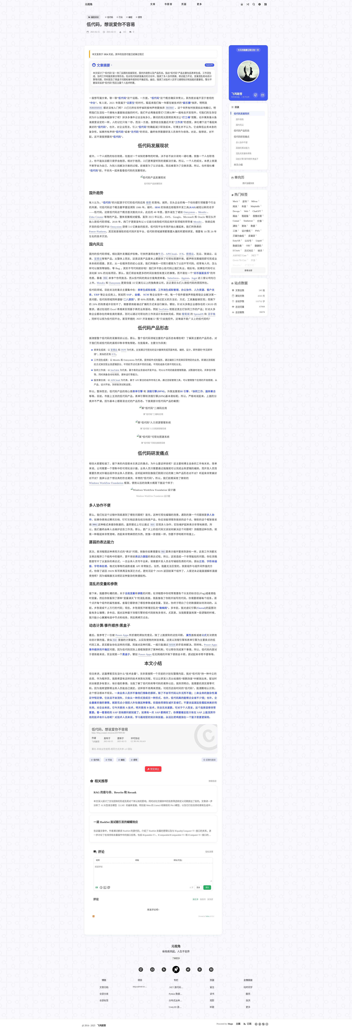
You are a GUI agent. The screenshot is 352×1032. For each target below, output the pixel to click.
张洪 (248, 1000)
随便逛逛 (212, 781)
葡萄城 (186, 314)
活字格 (211, 314)
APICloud (171, 254)
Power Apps (122, 635)
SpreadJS (199, 314)
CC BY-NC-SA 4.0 (138, 741)
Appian (185, 278)
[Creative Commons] (261, 1024)
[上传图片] (105, 887)
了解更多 (176, 958)
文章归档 (104, 987)
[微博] (188, 969)
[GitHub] (255, 95)
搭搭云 (190, 254)
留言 (212, 987)
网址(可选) (178, 860)
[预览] (108, 887)
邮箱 (137, 860)
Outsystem (189, 212)
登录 (198, 887)
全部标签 (104, 1000)
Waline (207, 916)
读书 (212, 994)
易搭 (148, 202)
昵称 (98, 860)
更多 (248, 1007)
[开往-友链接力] (241, 4)
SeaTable (164, 309)
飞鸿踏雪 (101, 1025)
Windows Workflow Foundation (106, 483)
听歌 (212, 1007)
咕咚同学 (248, 987)
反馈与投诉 (211, 760)
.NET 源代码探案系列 (176, 987)
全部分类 (104, 994)
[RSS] (164, 969)
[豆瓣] (199, 969)
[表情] (101, 887)
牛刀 (160, 254)
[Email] (262, 95)
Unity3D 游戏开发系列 (176, 1007)
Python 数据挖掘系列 (176, 994)
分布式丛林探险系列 (176, 1000)
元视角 (88, 4)
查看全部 (248, 270)
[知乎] (211, 969)
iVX (181, 254)
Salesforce (173, 278)
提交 (207, 887)
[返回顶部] (176, 969)
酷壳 (248, 994)
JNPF (123, 350)
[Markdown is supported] (97, 887)
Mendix (202, 212)
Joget (194, 278)
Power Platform (97, 231)
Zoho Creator (96, 217)
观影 (212, 1000)
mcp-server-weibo (140, 986)
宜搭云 (98, 258)
